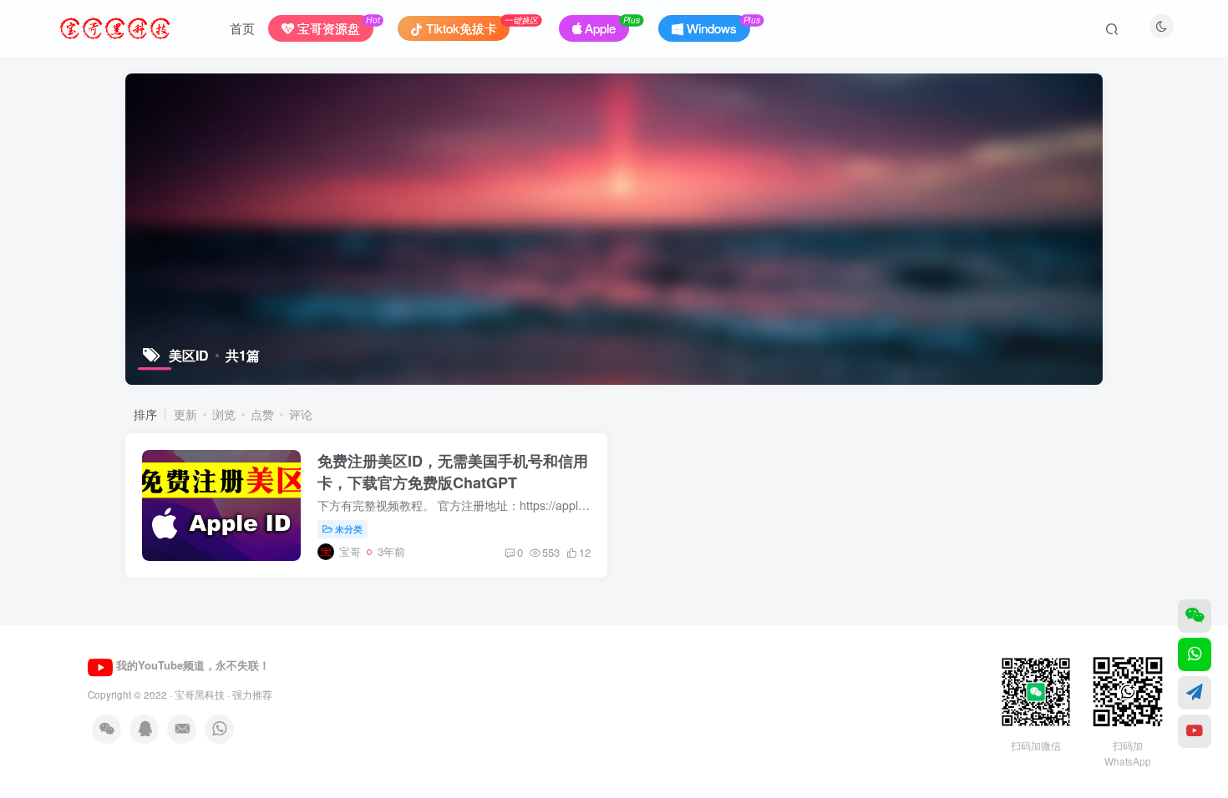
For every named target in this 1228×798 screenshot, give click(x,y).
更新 (185, 414)
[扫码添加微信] (1194, 616)
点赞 (262, 414)
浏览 (224, 414)
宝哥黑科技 (200, 694)
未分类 (349, 528)
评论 (300, 414)
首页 (242, 28)
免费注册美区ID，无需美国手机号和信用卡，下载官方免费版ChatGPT (452, 471)
